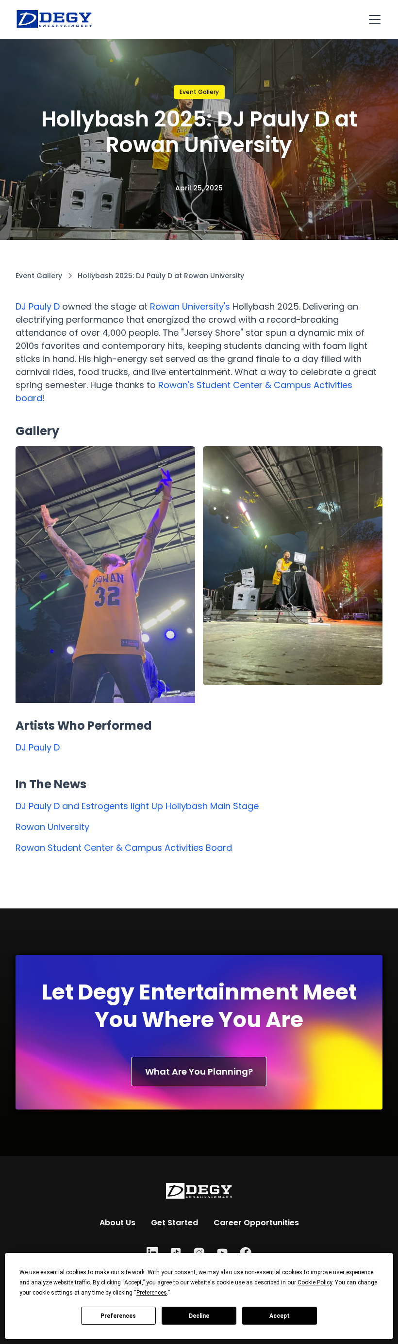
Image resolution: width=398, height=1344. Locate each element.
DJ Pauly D (38, 306)
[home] (55, 19)
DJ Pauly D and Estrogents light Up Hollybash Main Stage (137, 806)
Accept (279, 1316)
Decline (199, 1316)
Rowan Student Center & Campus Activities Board (124, 848)
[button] (372, 19)
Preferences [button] (151, 1292)
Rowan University (52, 827)
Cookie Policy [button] (315, 1282)
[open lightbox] (105, 605)
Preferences (118, 1316)
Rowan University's (190, 306)
